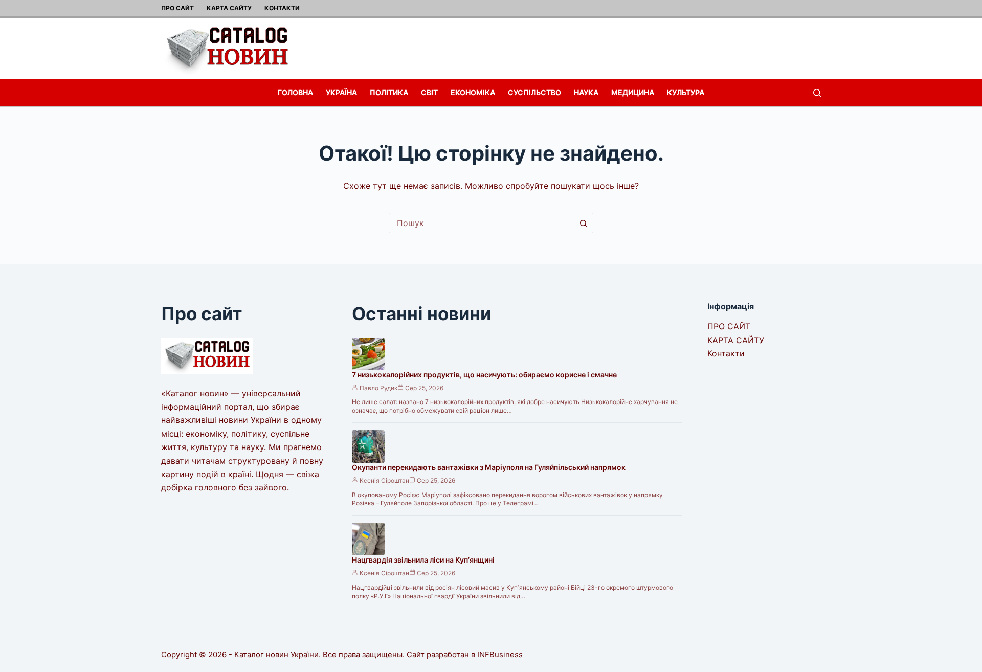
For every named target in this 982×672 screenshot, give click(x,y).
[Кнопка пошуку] (583, 223)
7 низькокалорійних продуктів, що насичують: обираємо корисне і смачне (484, 374)
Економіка (473, 92)
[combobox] (481, 223)
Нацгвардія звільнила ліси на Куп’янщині (423, 559)
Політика (389, 92)
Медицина (632, 92)
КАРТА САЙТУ (229, 8)
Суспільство (534, 92)
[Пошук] (817, 93)
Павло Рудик (378, 388)
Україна (341, 92)
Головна (295, 92)
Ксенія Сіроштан (384, 480)
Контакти (282, 8)
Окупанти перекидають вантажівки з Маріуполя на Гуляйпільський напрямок (489, 467)
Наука (586, 92)
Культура (685, 92)
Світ (429, 92)
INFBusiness (500, 654)
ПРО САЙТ (177, 8)
